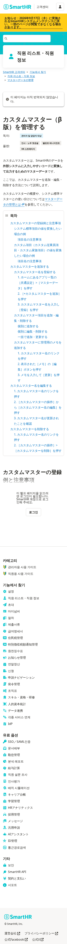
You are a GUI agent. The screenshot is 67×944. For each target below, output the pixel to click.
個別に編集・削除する (32, 331)
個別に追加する (28, 326)
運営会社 (12, 933)
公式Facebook (16, 940)
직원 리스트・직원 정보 (21, 76)
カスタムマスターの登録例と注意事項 (35, 223)
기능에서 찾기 (38, 72)
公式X (38, 940)
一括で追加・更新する (32, 337)
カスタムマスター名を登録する (35, 272)
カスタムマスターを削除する (29, 429)
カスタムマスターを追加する (29, 266)
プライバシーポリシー (41, 933)
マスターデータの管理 (20, 80)
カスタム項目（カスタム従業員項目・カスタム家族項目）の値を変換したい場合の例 (38, 250)
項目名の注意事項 (30, 239)
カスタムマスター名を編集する (31, 386)
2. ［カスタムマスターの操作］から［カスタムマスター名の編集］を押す (38, 407)
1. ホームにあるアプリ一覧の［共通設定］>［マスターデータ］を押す (38, 282)
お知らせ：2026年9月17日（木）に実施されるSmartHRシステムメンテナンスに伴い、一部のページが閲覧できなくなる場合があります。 (32, 23)
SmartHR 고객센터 (14, 72)
